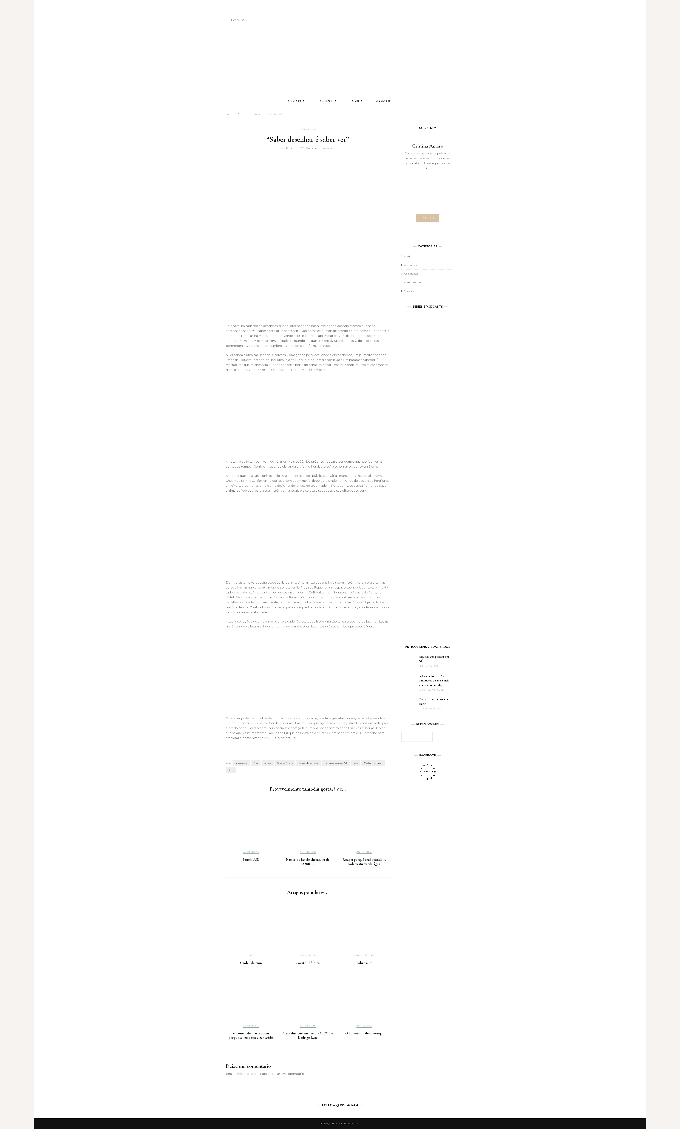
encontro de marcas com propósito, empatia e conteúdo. (251, 1035)
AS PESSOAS (329, 101)
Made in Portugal (373, 763)
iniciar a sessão (248, 1074)
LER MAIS (427, 218)
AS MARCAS (297, 101)
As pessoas (243, 114)
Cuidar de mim (251, 963)
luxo (355, 763)
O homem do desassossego (364, 1033)
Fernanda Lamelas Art (335, 763)
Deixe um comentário (319, 148)
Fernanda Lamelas (308, 763)
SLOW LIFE (384, 101)
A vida (251, 955)
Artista (267, 763)
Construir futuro (308, 963)
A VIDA (357, 101)
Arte (256, 763)
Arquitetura (241, 763)
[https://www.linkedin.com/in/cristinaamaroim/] (428, 737)
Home (229, 114)
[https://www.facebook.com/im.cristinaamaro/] (406, 737)
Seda (230, 770)
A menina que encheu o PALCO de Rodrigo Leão (307, 1035)
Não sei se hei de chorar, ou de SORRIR (308, 862)
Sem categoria (364, 955)
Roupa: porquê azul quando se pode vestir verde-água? (364, 862)
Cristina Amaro (285, 763)
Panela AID (251, 860)
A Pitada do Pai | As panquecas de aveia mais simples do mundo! (434, 680)
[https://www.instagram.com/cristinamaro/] (417, 737)
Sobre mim (364, 963)
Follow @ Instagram (340, 1105)
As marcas (307, 955)
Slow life (409, 291)
